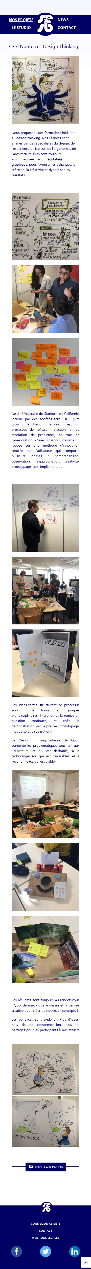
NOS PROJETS (21, 19)
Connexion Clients (45, 1223)
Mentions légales (45, 1237)
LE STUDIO (21, 27)
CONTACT (67, 27)
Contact (45, 1230)
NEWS (63, 19)
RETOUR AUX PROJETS (49, 1167)
